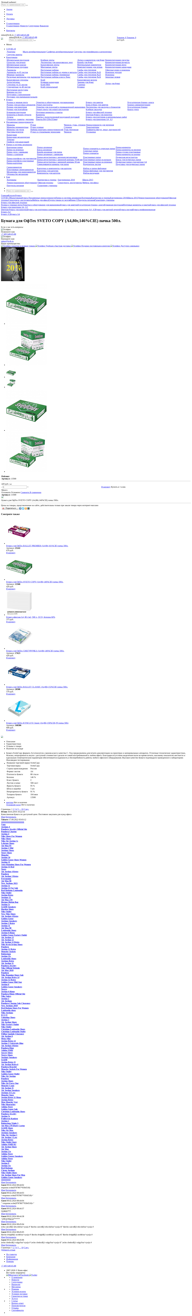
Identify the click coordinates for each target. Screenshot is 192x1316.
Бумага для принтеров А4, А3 (99, 119)
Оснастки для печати (16, 62)
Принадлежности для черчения (100, 125)
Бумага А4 (15, 214)
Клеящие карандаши (50, 82)
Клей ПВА (45, 85)
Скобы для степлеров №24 (89, 77)
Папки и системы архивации (19, 145)
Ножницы (109, 75)
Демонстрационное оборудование (22, 183)
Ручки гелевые (37, 127)
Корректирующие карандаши (118, 67)
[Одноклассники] (25, 508)
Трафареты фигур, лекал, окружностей (103, 129)
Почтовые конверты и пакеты (49, 112)
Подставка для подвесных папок (130, 164)
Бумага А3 (5, 214)
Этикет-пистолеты (44, 105)
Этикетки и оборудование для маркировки (55, 102)
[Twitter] (23, 508)
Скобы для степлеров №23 (89, 75)
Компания (10, 1257)
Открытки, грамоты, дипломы (20, 119)
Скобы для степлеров (86, 70)
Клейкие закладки (94, 109)
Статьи (14, 1301)
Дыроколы (11, 70)
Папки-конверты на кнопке (128, 154)
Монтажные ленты (49, 67)
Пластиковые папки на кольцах (97, 160)
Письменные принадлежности (19, 122)
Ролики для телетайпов (17, 109)
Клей (43, 80)
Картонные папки (15, 147)
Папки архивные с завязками (50, 154)
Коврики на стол (14, 92)
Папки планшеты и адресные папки (99, 148)
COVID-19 (11, 49)
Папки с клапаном (15, 154)
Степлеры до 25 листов (17, 85)
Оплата (9, 14)
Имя (3, 817)
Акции (9, 9)
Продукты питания (15, 185)
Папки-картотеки (14, 163)
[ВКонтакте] (20, 508)
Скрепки (81, 85)
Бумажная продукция (16, 112)
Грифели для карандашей (18, 142)
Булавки (81, 87)
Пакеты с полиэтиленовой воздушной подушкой (58, 117)
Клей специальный (49, 87)
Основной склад (13, 805)
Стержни (68, 127)
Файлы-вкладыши (91, 173)
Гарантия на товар (19, 1296)
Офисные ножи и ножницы (117, 70)
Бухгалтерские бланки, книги (140, 102)
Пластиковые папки (92, 157)
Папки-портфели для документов (21, 158)
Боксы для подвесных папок (128, 160)
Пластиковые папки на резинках (97, 162)
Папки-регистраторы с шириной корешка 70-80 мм (60, 160)
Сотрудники (33, 26)
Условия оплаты (18, 1291)
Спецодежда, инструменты (70, 183)
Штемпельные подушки (17, 67)
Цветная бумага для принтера (99, 115)
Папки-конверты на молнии (128, 150)
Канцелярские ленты (50, 65)
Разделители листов (92, 164)
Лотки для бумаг (112, 83)
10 (22, 809)
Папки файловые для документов (98, 171)
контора (9, 802)
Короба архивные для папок (49, 152)
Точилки (10, 139)
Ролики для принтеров (17, 107)
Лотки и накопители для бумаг (91, 60)
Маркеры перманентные (17, 127)
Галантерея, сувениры (47, 185)
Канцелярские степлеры (17, 80)
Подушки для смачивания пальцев (22, 97)
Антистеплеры (13, 82)
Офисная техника (45, 183)
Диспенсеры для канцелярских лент (57, 62)
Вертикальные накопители (89, 65)
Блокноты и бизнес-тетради (19, 115)
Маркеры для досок (15, 129)
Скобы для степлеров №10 (89, 72)
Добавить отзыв (8, 1250)
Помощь (10, 1261)
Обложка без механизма (17, 174)
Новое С (74, 200)
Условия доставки (19, 1294)
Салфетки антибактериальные (59, 52)
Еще (8, 177)
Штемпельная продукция (18, 60)
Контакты (10, 30)
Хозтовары (11, 180)
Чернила (67, 132)
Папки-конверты (123, 147)
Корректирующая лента (115, 65)
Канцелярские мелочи (87, 80)
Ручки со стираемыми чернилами (45, 132)
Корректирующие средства (117, 60)
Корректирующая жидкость (117, 62)
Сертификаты (17, 1310)
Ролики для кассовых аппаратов (21, 105)
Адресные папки (90, 151)
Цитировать (10, 817)
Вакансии (44, 26)
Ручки (33, 125)
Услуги (14, 1298)
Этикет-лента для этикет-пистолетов (52, 109)
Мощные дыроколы (15, 75)
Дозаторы (11, 52)
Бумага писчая (126, 209)
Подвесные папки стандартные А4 (131, 162)
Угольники (91, 132)
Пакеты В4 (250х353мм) (46, 119)
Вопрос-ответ (17, 1303)
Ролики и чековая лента (17, 102)
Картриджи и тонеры (46, 180)
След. (26, 809)
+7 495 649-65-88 (21, 35)
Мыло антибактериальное (34, 52)
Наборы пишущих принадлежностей (46, 129)
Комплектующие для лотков (89, 67)
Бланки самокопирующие (138, 105)
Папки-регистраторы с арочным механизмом (57, 157)
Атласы (10, 117)
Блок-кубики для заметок (97, 105)
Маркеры (11, 125)
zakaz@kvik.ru (7, 241)
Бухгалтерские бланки (137, 107)
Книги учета (133, 109)
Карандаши (12, 135)
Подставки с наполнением (18, 94)
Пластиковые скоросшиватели (20, 169)
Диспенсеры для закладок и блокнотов (103, 107)
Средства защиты (14, 54)
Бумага (9, 100)
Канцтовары (11, 57)
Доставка (10, 19)
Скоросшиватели (14, 167)
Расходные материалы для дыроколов (23, 77)
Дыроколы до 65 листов (17, 72)
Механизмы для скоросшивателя (21, 172)
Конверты (40, 115)
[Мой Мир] (28, 508)
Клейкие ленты (47, 60)
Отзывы (15, 1308)
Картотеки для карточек (47, 171)
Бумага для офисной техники (99, 112)
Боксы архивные (44, 150)
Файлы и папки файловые (94, 168)
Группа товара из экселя (59, 200)
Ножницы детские (113, 72)
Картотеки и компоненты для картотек (54, 168)
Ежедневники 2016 (66, 180)
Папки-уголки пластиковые (128, 152)
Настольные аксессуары (17, 90)
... (20, 809)
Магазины (16, 1287)
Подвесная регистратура (127, 157)
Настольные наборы (50, 70)
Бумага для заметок (94, 102)
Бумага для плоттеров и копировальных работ (106, 117)
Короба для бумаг (85, 62)
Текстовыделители (15, 132)
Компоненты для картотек (48, 173)
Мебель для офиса (90, 183)
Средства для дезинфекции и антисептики (93, 52)
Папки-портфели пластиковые (20, 161)
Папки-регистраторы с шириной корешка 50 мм (58, 162)
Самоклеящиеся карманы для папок (53, 164)
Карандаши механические (18, 137)
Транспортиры (92, 127)
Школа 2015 (87, 180)
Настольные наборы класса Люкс (55, 77)
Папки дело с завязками (17, 152)
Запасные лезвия (112, 77)
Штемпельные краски (16, 65)
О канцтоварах (13, 23)
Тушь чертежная (71, 129)
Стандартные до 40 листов (18, 87)
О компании (16, 1277)
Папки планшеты (91, 153)
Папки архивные (44, 147)
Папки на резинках (15, 150)
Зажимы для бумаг (85, 82)
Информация (12, 1259)
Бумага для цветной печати (107, 209)
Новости (24, 26)
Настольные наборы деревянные (55, 75)
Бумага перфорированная (144, 209)
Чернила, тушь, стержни (75, 125)
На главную (11, 1254)
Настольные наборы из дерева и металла (59, 72)
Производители (18, 1305)
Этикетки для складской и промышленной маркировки (60, 107)
